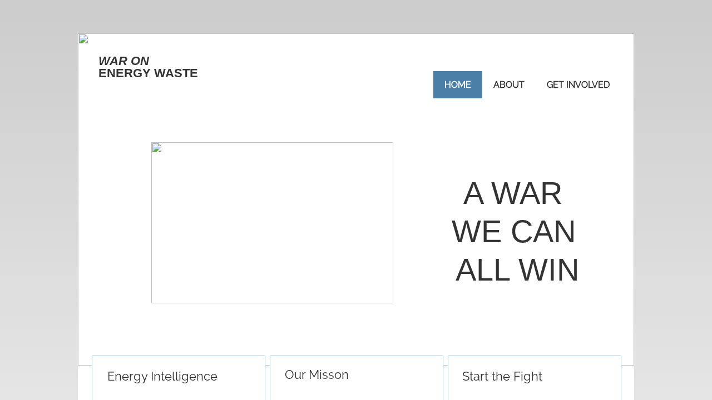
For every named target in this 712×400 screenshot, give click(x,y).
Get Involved (578, 84)
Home (457, 84)
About (509, 84)
